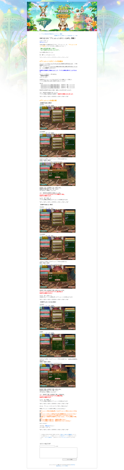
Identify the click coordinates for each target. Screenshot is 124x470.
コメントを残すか (48, 437)
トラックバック (64, 437)
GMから (62, 434)
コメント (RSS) (65, 465)
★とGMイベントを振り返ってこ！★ (65, 35)
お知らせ (66, 434)
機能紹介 (70, 434)
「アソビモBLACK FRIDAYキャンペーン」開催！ (51, 34)
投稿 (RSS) (58, 465)
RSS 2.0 (62, 435)
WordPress (73, 464)
